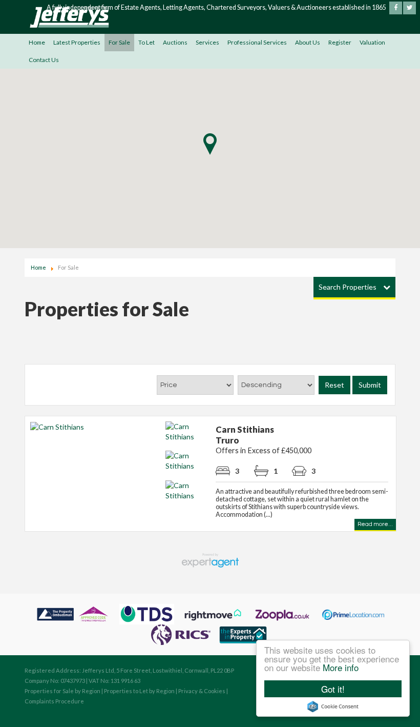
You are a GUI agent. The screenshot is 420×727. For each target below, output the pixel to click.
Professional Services (257, 42)
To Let (146, 42)
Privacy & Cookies (201, 691)
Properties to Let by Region (139, 691)
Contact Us (44, 60)
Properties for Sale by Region (62, 691)
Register (339, 42)
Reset (334, 384)
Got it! (333, 688)
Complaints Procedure (54, 701)
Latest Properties (76, 42)
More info (341, 667)
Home (37, 42)
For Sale (119, 42)
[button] (210, 146)
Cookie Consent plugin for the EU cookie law (333, 706)
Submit (370, 384)
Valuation (372, 42)
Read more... (375, 524)
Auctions (175, 42)
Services (207, 42)
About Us (307, 42)
